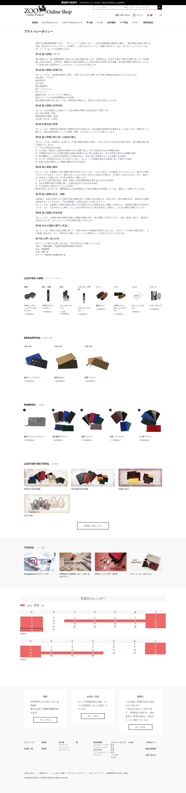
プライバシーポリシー (77, 773)
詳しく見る (45, 720)
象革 (112, 745)
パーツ (135, 22)
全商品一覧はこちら (93, 526)
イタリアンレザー (100, 747)
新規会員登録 (150, 749)
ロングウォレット (50, 22)
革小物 (89, 22)
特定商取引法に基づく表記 (117, 773)
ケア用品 (124, 22)
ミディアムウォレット (72, 22)
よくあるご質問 (58, 773)
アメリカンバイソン (101, 752)
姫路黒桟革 (97, 750)
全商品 (35, 22)
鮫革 (112, 752)
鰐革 (112, 750)
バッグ (100, 22)
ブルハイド (97, 755)
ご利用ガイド (150, 742)
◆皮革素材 (97, 742)
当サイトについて (96, 773)
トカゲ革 (114, 755)
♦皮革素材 (111, 22)
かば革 (113, 757)
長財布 (44, 742)
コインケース (64, 747)
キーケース (63, 745)
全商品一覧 (28, 749)
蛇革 (112, 747)
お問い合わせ (150, 755)
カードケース (64, 750)
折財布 (44, 749)
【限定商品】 (148, 22)
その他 (130, 742)
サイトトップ (29, 742)
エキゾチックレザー (101, 745)
